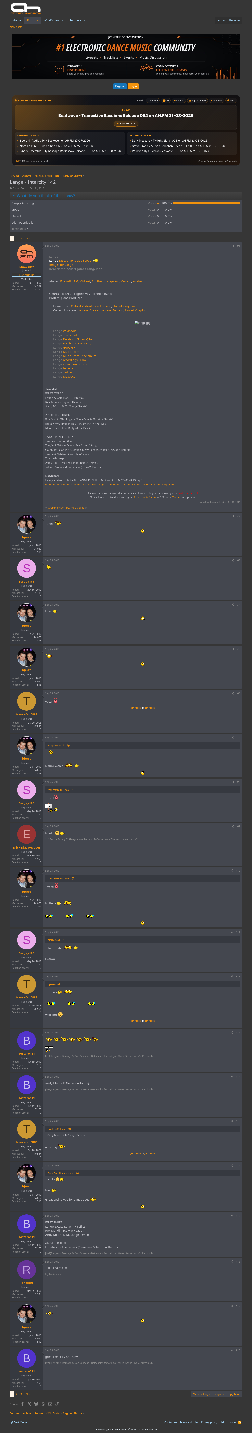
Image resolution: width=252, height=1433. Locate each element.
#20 (238, 1350)
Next (29, 238)
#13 (238, 1032)
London (82, 310)
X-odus (137, 281)
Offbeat (85, 281)
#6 (238, 693)
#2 (238, 516)
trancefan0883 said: (59, 790)
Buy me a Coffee (75, 507)
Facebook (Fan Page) (72, 343)
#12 (238, 976)
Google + (64, 347)
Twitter (62, 372)
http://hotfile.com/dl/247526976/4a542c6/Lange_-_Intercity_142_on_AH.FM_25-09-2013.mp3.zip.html (109, 484)
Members (74, 20)
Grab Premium (56, 507)
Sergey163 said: (57, 745)
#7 (238, 737)
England (105, 306)
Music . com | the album (74, 356)
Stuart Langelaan (107, 281)
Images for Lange (61, 265)
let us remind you (145, 497)
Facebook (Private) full (73, 339)
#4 (238, 604)
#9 (238, 826)
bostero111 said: (57, 1129)
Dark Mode (20, 1422)
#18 (238, 1261)
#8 (238, 782)
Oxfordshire (90, 306)
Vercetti (126, 281)
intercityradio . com (71, 364)
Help (222, 1422)
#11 (238, 932)
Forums (32, 20)
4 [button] (153, 203)
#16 (238, 1165)
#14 (238, 1076)
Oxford (76, 306)
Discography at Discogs (75, 260)
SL (93, 281)
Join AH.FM (136, 707)
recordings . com (69, 360)
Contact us (170, 1422)
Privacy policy (209, 1422)
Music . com (66, 352)
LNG (75, 281)
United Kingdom (124, 306)
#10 (238, 870)
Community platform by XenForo (126, 1429)
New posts (16, 27)
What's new (51, 20)
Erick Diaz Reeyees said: (61, 1173)
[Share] (233, 246)
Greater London (100, 310)
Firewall (65, 281)
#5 (238, 649)
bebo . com (65, 368)
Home (17, 20)
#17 (238, 1215)
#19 (238, 1306)
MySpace (64, 376)
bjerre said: (54, 940)
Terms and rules (189, 1422)
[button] (62, 20)
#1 (238, 245)
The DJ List (65, 335)
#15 (238, 1121)
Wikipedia (64, 331)
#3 (238, 560)
